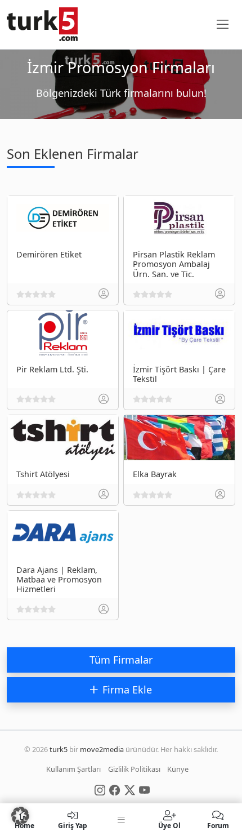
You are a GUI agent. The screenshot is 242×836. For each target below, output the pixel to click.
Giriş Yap (72, 825)
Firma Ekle (127, 689)
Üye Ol (169, 825)
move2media (102, 749)
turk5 (59, 749)
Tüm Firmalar (121, 659)
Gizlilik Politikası (134, 769)
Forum (218, 825)
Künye (178, 769)
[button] (20, 815)
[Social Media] (100, 789)
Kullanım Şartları (73, 769)
